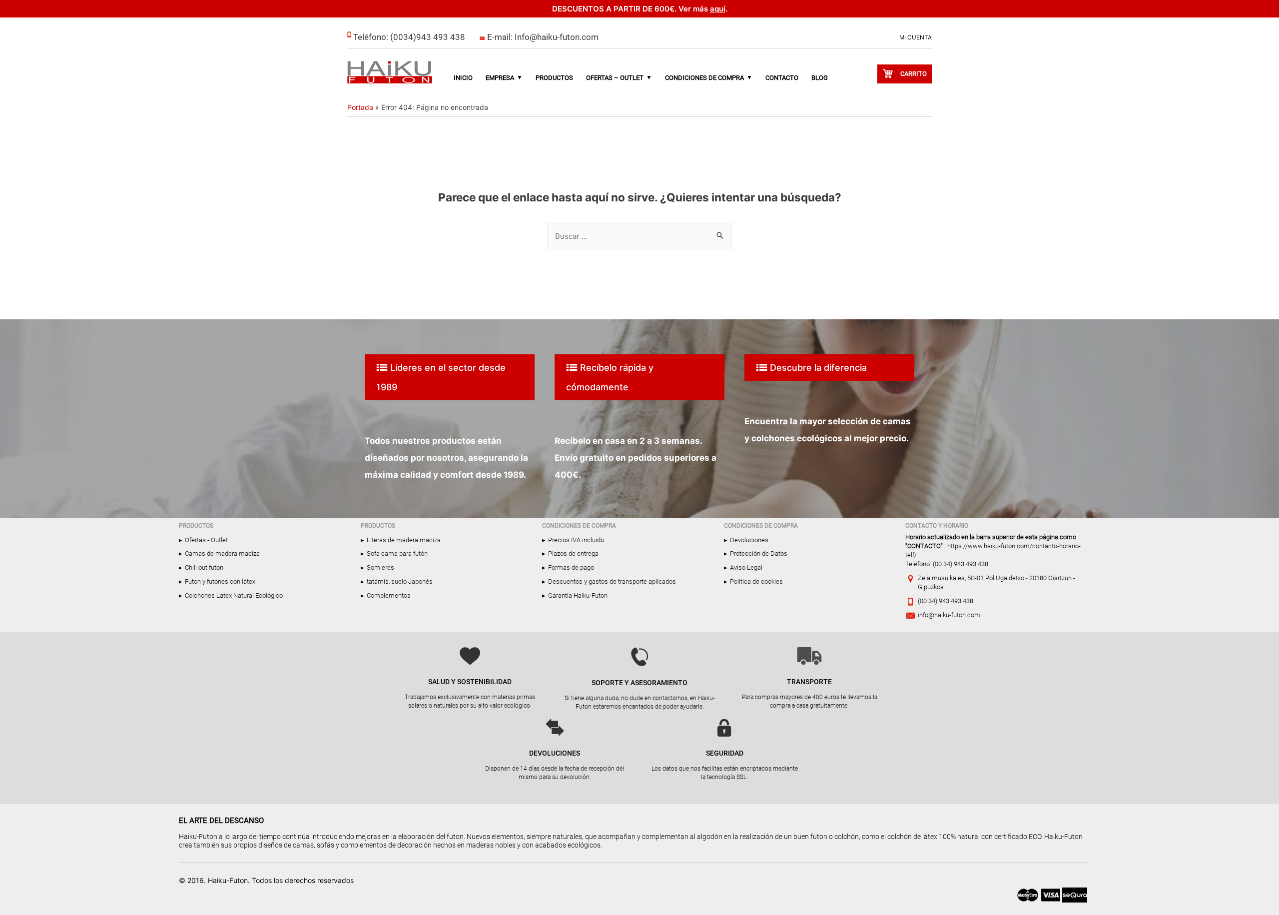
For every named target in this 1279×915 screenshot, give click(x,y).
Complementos (389, 595)
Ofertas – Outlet (614, 77)
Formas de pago (571, 567)
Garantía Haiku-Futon (578, 595)
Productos (554, 77)
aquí (717, 8)
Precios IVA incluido (576, 540)
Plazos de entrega (573, 553)
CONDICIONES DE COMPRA (704, 77)
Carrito (913, 73)
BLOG (819, 77)
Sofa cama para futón (397, 553)
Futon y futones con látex (220, 581)
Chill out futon (204, 567)
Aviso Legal (746, 567)
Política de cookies (756, 581)
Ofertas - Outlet (206, 540)
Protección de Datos (758, 553)
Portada (360, 107)
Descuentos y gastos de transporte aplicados (612, 581)
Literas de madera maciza (404, 540)
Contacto (781, 77)
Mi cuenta (915, 37)
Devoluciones (749, 540)
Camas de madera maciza (222, 553)
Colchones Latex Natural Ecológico (234, 595)
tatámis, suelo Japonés (400, 581)
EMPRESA (500, 77)
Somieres (380, 567)
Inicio (463, 77)
